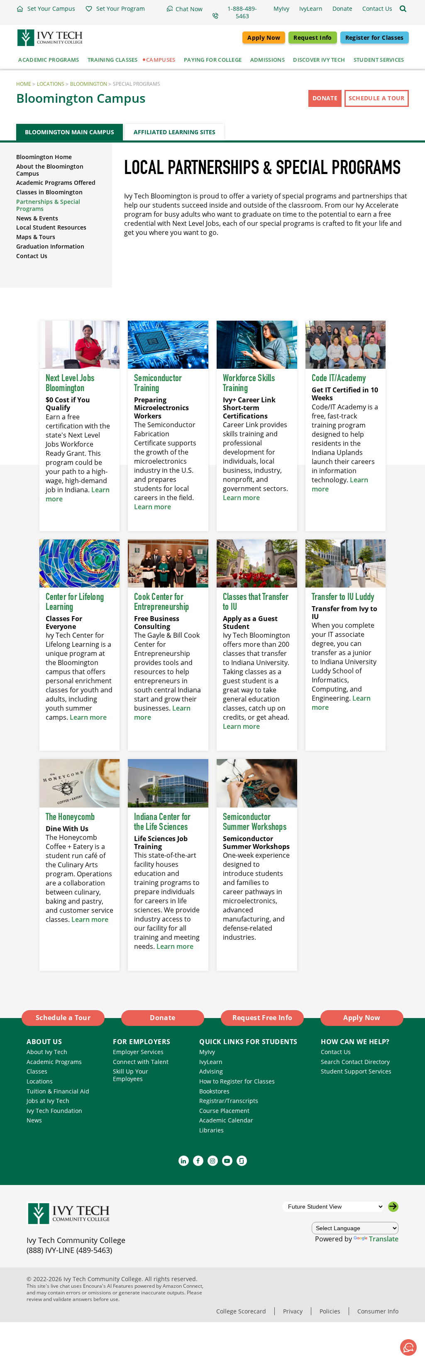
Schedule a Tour (377, 98)
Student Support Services (356, 1071)
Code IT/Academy (339, 379)
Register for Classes (374, 37)
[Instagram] (213, 1161)
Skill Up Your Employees (130, 1075)
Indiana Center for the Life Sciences (162, 822)
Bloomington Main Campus (69, 132)
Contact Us (31, 256)
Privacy (293, 1311)
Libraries (211, 1130)
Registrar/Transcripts (228, 1101)
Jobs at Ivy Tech (48, 1101)
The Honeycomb (70, 817)
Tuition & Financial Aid (58, 1091)
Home (23, 83)
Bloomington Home (44, 157)
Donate (325, 98)
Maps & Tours (35, 237)
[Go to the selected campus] (393, 1207)
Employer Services (138, 1052)
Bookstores (214, 1091)
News (34, 1120)
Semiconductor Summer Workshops (254, 822)
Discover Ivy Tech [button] (319, 59)
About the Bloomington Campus (49, 169)
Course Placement (224, 1111)
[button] (45, 8)
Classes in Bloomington (49, 192)
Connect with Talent (141, 1062)
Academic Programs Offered (55, 182)
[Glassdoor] (242, 1161)
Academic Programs (54, 1062)
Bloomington (88, 83)
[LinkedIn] (183, 1161)
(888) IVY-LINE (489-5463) (69, 1250)
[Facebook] (198, 1161)
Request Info (312, 37)
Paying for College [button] (213, 59)
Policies (330, 1311)
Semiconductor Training (158, 384)
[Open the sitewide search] (403, 8)
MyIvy (207, 1052)
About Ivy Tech (47, 1052)
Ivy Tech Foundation (54, 1111)
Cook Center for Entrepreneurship (161, 602)
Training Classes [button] (113, 59)
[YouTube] (227, 1161)
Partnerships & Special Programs (48, 205)
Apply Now (263, 37)
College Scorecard (241, 1311)
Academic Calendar (226, 1120)
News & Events (37, 218)
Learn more (152, 506)
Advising (211, 1071)
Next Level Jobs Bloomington (70, 384)
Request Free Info (262, 1017)
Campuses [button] (160, 59)
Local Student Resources (51, 227)
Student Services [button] (379, 59)
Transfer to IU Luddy (343, 597)
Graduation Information (50, 246)
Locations (50, 83)
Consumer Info (377, 1311)
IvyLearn (210, 1062)
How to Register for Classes (237, 1081)
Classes (37, 1071)
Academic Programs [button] (48, 59)
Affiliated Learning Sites (174, 132)
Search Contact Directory (355, 1062)
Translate (383, 1238)
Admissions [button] (267, 59)
